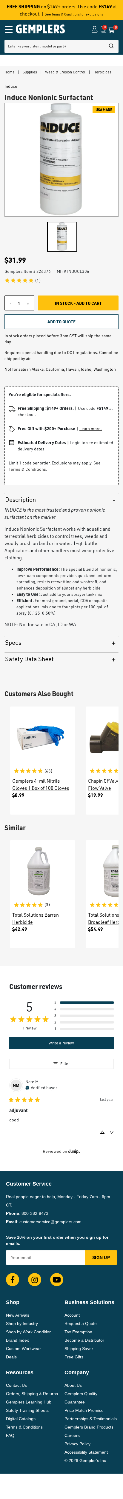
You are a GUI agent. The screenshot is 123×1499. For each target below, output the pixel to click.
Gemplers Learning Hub (28, 1402)
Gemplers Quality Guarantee (80, 1397)
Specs (13, 642)
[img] (41, 1087)
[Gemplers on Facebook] (12, 1279)
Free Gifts (73, 1357)
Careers (72, 1435)
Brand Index (17, 1340)
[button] (84, 1003)
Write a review (61, 1043)
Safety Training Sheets (27, 1410)
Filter (65, 1063)
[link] (22, 280)
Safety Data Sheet (29, 659)
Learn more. (90, 428)
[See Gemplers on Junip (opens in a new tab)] (74, 1151)
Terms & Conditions (66, 14)
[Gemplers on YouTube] (56, 1279)
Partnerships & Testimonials (90, 1418)
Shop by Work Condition (29, 1331)
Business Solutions (89, 1302)
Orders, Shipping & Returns (32, 1393)
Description (20, 499)
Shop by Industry (22, 1323)
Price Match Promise (84, 1410)
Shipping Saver (78, 1348)
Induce (10, 86)
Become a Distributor (84, 1340)
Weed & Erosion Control (65, 72)
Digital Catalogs (21, 1418)
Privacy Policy (77, 1443)
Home (9, 72)
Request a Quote (80, 1323)
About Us (73, 1385)
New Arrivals (17, 1315)
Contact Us (16, 1385)
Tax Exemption (78, 1331)
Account (72, 1315)
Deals (11, 1357)
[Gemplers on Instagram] (34, 1279)
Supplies (30, 72)
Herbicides (102, 72)
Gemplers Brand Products (88, 1427)
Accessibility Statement (86, 1452)
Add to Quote (61, 321)
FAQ (10, 1435)
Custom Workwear (23, 1348)
